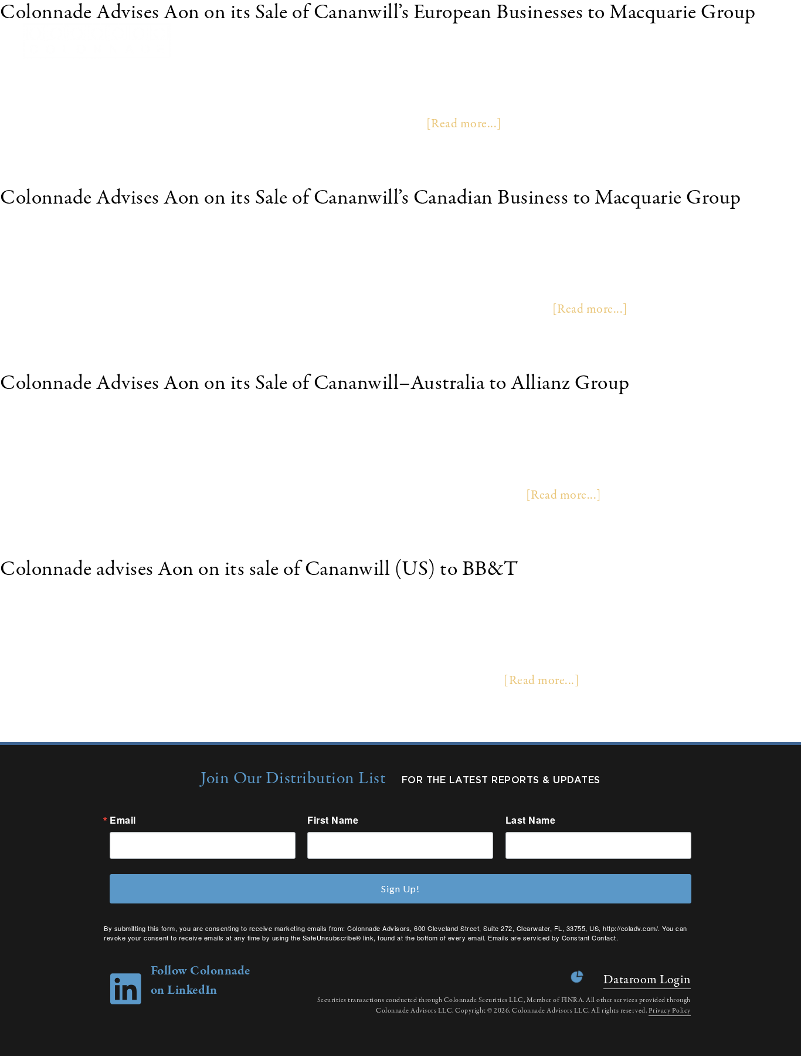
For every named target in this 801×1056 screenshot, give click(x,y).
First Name (332, 820)
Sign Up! (400, 888)
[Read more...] (464, 124)
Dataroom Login (647, 980)
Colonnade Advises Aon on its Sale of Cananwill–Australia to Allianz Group (315, 383)
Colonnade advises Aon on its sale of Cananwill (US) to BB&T (259, 569)
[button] (777, 41)
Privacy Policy (670, 1011)
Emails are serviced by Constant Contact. (553, 937)
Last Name (530, 820)
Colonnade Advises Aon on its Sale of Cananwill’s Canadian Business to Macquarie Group (370, 198)
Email (123, 820)
